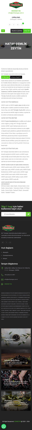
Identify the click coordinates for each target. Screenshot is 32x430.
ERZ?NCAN (3, 299)
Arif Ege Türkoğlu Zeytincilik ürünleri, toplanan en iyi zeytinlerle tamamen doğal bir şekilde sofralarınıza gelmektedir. (16, 383)
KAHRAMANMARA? (18, 306)
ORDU (12, 308)
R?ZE (15, 308)
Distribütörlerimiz (8, 255)
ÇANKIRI (8, 297)
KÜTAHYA (3, 306)
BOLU (21, 295)
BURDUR (24, 295)
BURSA (28, 295)
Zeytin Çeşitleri (9, 339)
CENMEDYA (17, 421)
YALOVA (20, 314)
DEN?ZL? (16, 297)
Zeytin (6, 380)
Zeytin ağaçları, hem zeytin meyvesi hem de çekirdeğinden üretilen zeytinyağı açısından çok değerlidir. (16, 404)
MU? (2, 308)
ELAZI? (28, 297)
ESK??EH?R (13, 299)
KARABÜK (25, 314)
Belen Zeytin (14, 186)
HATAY (9, 301)
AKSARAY (13, 312)
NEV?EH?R (5, 308)
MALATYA (8, 306)
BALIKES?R (6, 295)
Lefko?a (11, 317)
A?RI (13, 293)
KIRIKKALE (26, 312)
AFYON (10, 293)
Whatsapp (6, 77)
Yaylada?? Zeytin (10, 192)
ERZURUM (8, 299)
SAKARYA (18, 308)
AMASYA (16, 293)
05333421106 (16, 11)
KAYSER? (9, 304)
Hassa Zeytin (9, 188)
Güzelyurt (24, 317)
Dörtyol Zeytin (22, 186)
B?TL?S (18, 295)
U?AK (27, 310)
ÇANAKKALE (3, 297)
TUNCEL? (18, 310)
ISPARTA (13, 301)
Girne (21, 317)
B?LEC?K (11, 295)
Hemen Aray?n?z (16, 77)
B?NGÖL (14, 295)
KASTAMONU (4, 304)
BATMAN (3, 314)
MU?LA (27, 306)
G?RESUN (23, 299)
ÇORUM (12, 297)
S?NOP (29, 308)
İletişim (5, 258)
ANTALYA (24, 293)
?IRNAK (6, 314)
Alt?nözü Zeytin (5, 186)
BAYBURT (17, 312)
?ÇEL (16, 301)
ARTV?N (28, 293)
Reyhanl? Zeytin (17, 190)
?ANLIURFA (23, 310)
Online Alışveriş (16, 31)
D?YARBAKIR (20, 297)
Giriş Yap (27, 31)
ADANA (2, 293)
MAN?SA (12, 306)
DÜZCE (7, 317)
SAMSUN (22, 308)
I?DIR (17, 314)
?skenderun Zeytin (19, 188)
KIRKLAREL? (13, 304)
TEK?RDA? (6, 310)
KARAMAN (21, 312)
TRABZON (14, 310)
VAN (29, 310)
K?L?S (28, 314)
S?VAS (2, 310)
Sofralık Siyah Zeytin (12, 360)
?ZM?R (23, 301)
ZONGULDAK (8, 312)
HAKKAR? (6, 301)
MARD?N (24, 306)
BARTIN (10, 314)
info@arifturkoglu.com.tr (16, 13)
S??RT (26, 308)
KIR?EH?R (18, 304)
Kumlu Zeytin (9, 190)
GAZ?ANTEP (18, 299)
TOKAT (10, 310)
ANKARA (20, 293)
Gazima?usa (16, 317)
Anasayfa (5, 252)
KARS (26, 301)
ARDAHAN (14, 314)
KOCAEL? (23, 304)
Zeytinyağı (8, 401)
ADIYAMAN (7, 293)
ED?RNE (25, 297)
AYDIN (2, 295)
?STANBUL (19, 301)
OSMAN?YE (3, 317)
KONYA (26, 304)
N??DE (9, 308)
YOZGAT (3, 312)
